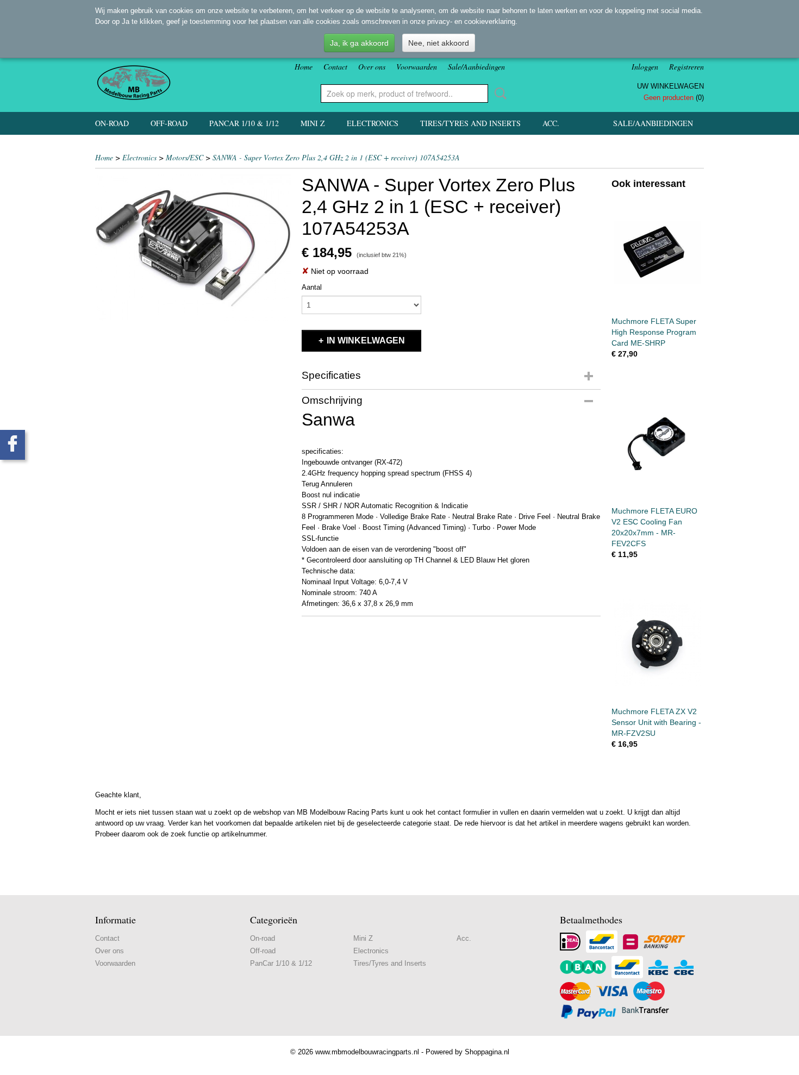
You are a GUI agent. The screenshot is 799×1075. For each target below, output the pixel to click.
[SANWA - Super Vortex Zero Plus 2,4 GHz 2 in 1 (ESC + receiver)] (193, 247)
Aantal (312, 287)
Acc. (550, 123)
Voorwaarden (416, 66)
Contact (335, 66)
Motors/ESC (184, 157)
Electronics (372, 123)
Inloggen (645, 66)
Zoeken (498, 93)
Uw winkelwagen (670, 86)
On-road (112, 123)
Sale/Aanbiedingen (476, 66)
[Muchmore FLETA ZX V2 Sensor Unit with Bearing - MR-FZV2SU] (657, 642)
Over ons (371, 66)
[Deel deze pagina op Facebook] (12, 445)
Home (304, 66)
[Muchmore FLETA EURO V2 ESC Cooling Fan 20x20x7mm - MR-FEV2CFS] (657, 441)
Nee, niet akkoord (438, 43)
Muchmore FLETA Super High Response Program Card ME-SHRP (653, 332)
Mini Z (313, 123)
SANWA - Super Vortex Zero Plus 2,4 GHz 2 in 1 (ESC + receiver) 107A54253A (336, 157)
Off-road (169, 123)
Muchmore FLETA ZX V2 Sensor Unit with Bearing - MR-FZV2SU (656, 722)
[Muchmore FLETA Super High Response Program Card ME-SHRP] (657, 252)
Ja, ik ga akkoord (359, 43)
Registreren (686, 66)
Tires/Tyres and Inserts (470, 123)
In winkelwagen (366, 340)
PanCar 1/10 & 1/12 (244, 123)
